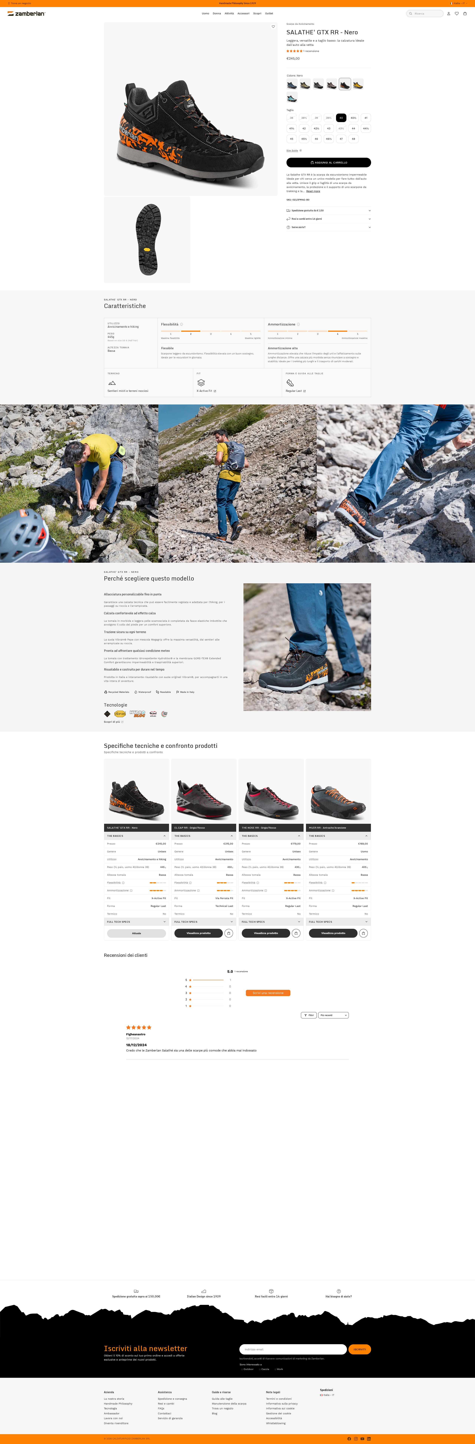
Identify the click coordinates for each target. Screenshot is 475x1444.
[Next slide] (468, 484)
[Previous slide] (7, 484)
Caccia (265, 1369)
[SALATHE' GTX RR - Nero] (344, 84)
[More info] (181, 324)
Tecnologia (110, 1408)
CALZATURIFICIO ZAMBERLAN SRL (131, 1438)
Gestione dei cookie (278, 1413)
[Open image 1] (79, 483)
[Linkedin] (369, 1439)
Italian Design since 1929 (204, 1296)
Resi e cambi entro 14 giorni (307, 219)
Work (280, 1369)
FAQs (161, 1408)
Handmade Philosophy (118, 1403)
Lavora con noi (113, 1418)
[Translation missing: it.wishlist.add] (273, 26)
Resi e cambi (166, 1403)
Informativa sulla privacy (282, 1403)
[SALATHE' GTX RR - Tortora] (331, 84)
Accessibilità (274, 1418)
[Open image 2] (237, 483)
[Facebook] (349, 1439)
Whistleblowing (275, 1423)
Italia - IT (459, 3)
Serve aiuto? (298, 227)
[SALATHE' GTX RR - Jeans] (292, 84)
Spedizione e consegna (172, 1398)
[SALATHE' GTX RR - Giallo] (358, 84)
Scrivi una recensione (268, 993)
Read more (313, 191)
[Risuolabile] (153, 714)
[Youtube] (362, 1439)
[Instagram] (356, 1439)
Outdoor (248, 1369)
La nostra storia (114, 1398)
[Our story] (203, 1293)
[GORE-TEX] (107, 714)
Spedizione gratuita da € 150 (308, 210)
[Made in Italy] (164, 714)
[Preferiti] (457, 13)
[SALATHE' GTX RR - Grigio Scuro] (318, 84)
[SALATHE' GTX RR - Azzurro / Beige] (292, 97)
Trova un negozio (21, 3)
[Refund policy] (271, 1293)
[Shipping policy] (136, 1293)
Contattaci (164, 1413)
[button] (294, 51)
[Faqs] (339, 1293)
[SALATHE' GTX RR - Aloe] (305, 84)
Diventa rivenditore (116, 1423)
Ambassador (111, 1413)
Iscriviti (360, 1349)
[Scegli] (228, 933)
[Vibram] (120, 714)
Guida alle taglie (222, 1398)
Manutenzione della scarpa (229, 1403)
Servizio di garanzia (170, 1418)
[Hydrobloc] (137, 714)
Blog (214, 1413)
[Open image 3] (396, 483)
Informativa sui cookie (280, 1408)
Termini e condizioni (279, 1398)
